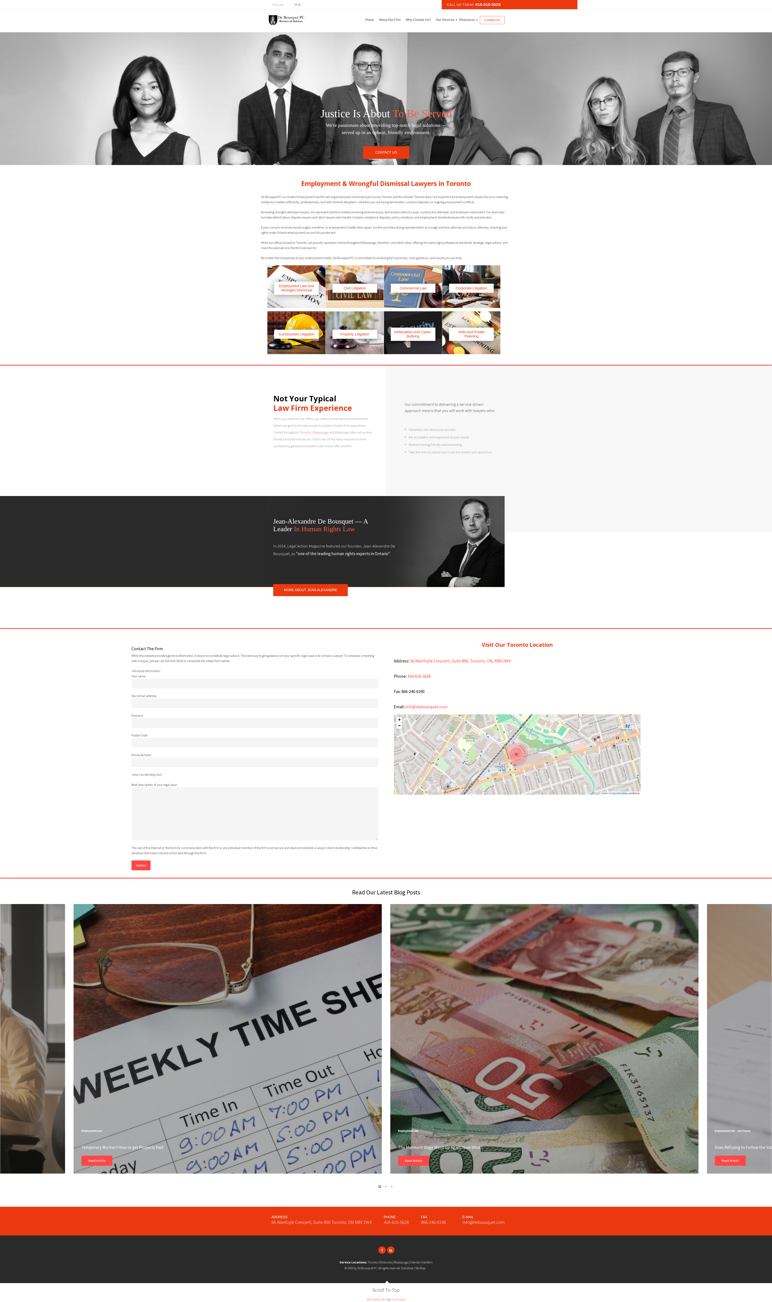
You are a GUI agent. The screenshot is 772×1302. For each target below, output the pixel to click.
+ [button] (399, 719)
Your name (138, 676)
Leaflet (604, 793)
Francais (278, 5)
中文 (298, 5)
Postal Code (139, 735)
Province (137, 716)
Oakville (415, 1262)
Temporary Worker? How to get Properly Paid (122, 1147)
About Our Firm (390, 20)
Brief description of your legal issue (154, 785)
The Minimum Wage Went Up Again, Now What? (440, 1147)
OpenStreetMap (619, 793)
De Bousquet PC (367, 1268)
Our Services (445, 20)
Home (369, 20)
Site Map (420, 1268)
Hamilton (427, 1262)
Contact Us (492, 20)
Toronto (305, 432)
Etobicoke (386, 1262)
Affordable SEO (377, 1299)
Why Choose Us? (418, 20)
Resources (467, 20)
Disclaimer (407, 1268)
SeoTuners (398, 1299)
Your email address (143, 696)
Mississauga (320, 432)
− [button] (399, 725)
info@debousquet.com (427, 706)
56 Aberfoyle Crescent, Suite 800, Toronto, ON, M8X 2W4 (460, 661)
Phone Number (141, 755)
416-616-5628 (488, 4)
